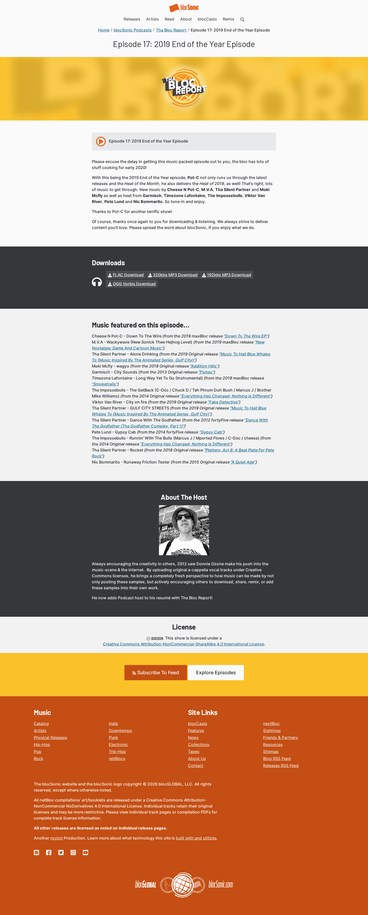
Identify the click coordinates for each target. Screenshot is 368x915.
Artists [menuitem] (152, 19)
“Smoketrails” (104, 384)
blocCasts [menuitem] (207, 19)
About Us (197, 758)
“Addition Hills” (204, 366)
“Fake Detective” (223, 402)
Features (196, 730)
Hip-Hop (42, 744)
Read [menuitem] (169, 19)
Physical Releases (50, 737)
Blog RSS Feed (277, 758)
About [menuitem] (186, 19)
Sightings (272, 730)
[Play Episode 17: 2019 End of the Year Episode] (101, 141)
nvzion (56, 838)
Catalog (41, 723)
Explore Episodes (216, 673)
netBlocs (117, 758)
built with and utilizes (196, 838)
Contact (195, 765)
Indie (113, 723)
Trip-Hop (117, 751)
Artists (40, 730)
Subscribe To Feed (157, 673)
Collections (198, 744)
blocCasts (197, 723)
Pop (37, 751)
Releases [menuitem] (132, 19)
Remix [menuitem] (228, 19)
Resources (273, 744)
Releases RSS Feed (281, 765)
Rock (38, 758)
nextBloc (271, 723)
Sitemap (271, 751)
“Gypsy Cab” (211, 432)
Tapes (193, 751)
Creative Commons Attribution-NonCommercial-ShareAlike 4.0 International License (183, 644)
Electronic (118, 744)
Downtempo (120, 730)
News (193, 737)
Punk (113, 737)
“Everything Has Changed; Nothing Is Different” (225, 396)
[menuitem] (242, 19)
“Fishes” (206, 372)
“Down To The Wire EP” (246, 336)
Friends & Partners (280, 737)
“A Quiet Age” (243, 462)
